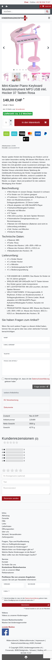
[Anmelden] (2, 6)
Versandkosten (20, 109)
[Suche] (47, 11)
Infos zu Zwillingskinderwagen (14, 544)
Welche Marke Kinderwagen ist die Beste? (19, 552)
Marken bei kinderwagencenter (14, 622)
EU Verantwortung (11, 400)
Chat (26, 2)
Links (4, 524)
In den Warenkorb (31, 122)
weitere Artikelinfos (11, 393)
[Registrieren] (7, 6)
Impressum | (41, 640)
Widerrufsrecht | (13, 640)
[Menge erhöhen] (10, 121)
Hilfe (3, 521)
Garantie (5, 518)
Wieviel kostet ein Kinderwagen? (15, 547)
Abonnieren (25, 605)
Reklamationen (8, 573)
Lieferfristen (6, 526)
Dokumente (8, 407)
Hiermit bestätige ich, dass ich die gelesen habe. (27, 380)
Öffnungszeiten (8, 529)
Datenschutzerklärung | (20, 643)
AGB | (32, 643)
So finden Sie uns (9, 565)
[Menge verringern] (10, 124)
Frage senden (40, 387)
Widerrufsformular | (28, 640)
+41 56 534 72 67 (43, 2)
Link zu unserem (11, 570)
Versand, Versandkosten (11, 534)
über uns (5, 532)
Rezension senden (11, 498)
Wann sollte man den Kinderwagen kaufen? (19, 555)
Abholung (5, 516)
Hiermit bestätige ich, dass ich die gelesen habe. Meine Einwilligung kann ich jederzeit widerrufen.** (26, 599)
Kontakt (5, 562)
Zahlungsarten (8, 537)
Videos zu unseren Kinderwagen (15, 615)
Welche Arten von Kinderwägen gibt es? (18, 549)
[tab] (26, 392)
